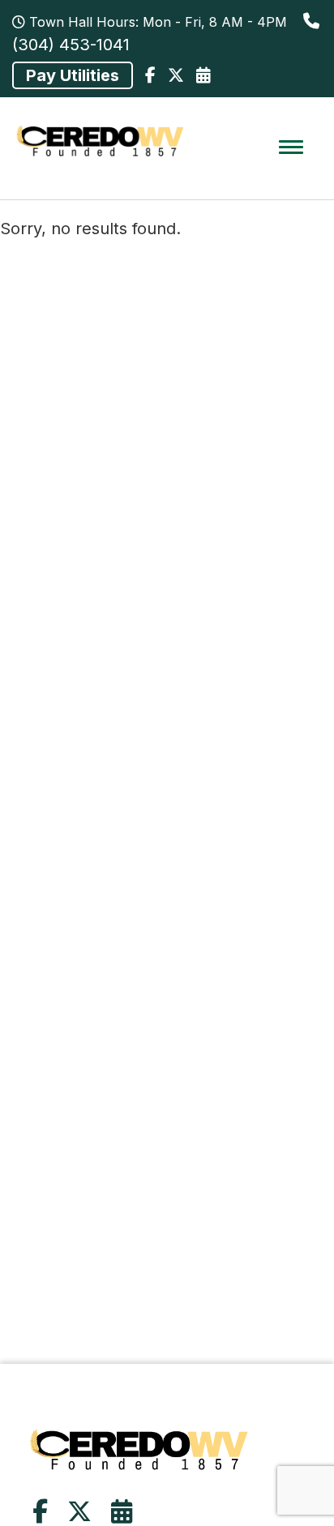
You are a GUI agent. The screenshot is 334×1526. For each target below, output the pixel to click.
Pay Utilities (72, 75)
